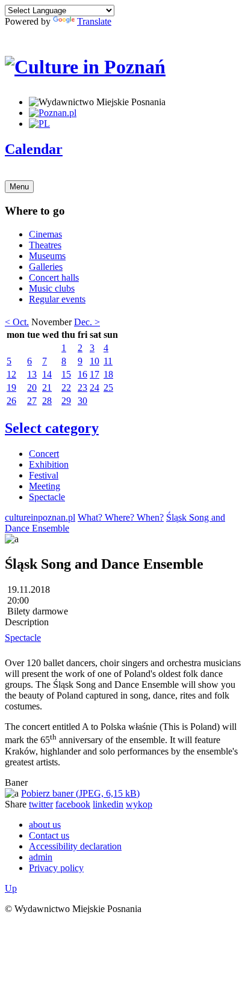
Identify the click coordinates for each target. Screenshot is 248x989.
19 (11, 387)
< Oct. (17, 322)
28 (47, 401)
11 (108, 361)
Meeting (44, 486)
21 (47, 387)
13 (32, 374)
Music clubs (52, 288)
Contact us (49, 835)
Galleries (46, 267)
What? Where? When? (121, 517)
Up (11, 888)
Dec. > (87, 322)
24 (94, 387)
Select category (52, 428)
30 (82, 401)
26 (11, 401)
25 (108, 387)
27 (32, 401)
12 (11, 374)
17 (94, 374)
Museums (47, 256)
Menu (19, 186)
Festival (43, 475)
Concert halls (54, 277)
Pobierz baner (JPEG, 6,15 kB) (80, 793)
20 (32, 387)
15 (66, 374)
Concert (44, 454)
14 (47, 374)
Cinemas (45, 234)
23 (82, 387)
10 (94, 361)
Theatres (45, 245)
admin (40, 857)
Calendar (34, 149)
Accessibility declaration (75, 846)
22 (66, 387)
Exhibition (49, 464)
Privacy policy (56, 868)
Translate (94, 21)
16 (82, 374)
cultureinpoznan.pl (40, 517)
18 (108, 374)
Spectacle (47, 497)
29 (66, 401)
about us (45, 824)
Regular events (57, 299)
